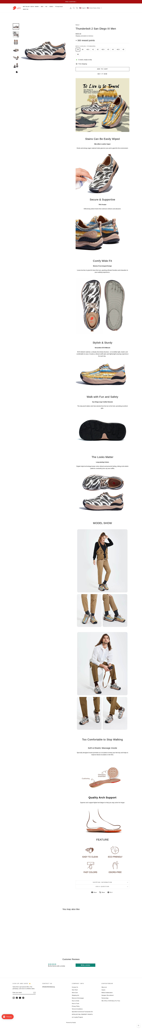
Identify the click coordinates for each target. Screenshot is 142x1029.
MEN (42, 6)
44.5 (118, 49)
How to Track (75, 1003)
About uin (104, 987)
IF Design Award (59, 6)
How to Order (75, 1000)
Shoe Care (75, 992)
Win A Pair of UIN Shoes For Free (111, 1000)
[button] (91, 8)
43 (108, 49)
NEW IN (32, 6)
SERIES (51, 6)
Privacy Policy (76, 1006)
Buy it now (102, 74)
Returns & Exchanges (78, 998)
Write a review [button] (85, 965)
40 (82, 49)
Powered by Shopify (71, 1022)
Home (77, 25)
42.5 (103, 49)
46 (78, 54)
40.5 (88, 49)
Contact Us (75, 987)
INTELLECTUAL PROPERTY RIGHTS (82, 1014)
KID (46, 6)
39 (78, 49)
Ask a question (102, 886)
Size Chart (75, 989)
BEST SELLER (26, 6)
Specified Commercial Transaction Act (82, 1011)
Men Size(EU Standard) (86, 46)
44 (113, 49)
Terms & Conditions (77, 1009)
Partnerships (105, 998)
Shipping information (102, 882)
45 (123, 49)
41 (93, 49)
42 (98, 49)
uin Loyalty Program (77, 1017)
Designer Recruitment (108, 995)
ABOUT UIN (25, 9)
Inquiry (103, 989)
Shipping (78, 36)
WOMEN (37, 6)
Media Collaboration (107, 992)
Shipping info (75, 995)
